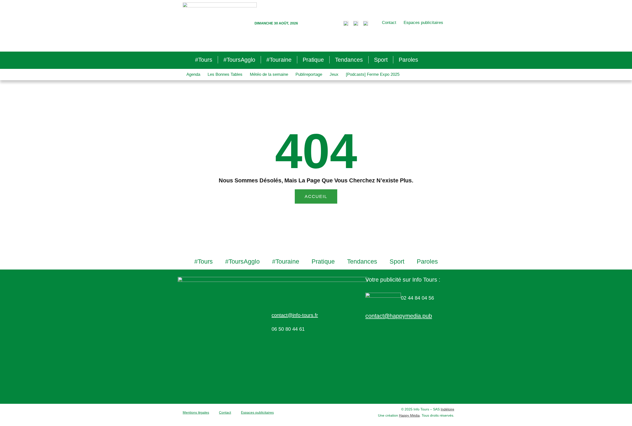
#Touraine (279, 60)
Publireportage (309, 74)
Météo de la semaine (269, 74)
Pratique (313, 60)
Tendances (349, 60)
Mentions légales (196, 412)
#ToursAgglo (239, 60)
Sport (381, 60)
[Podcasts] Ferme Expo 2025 (372, 74)
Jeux (334, 74)
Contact (389, 22)
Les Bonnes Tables (225, 74)
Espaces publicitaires (423, 22)
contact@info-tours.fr (295, 315)
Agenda (193, 74)
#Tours (203, 60)
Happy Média (409, 415)
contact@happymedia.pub (398, 316)
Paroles (408, 60)
